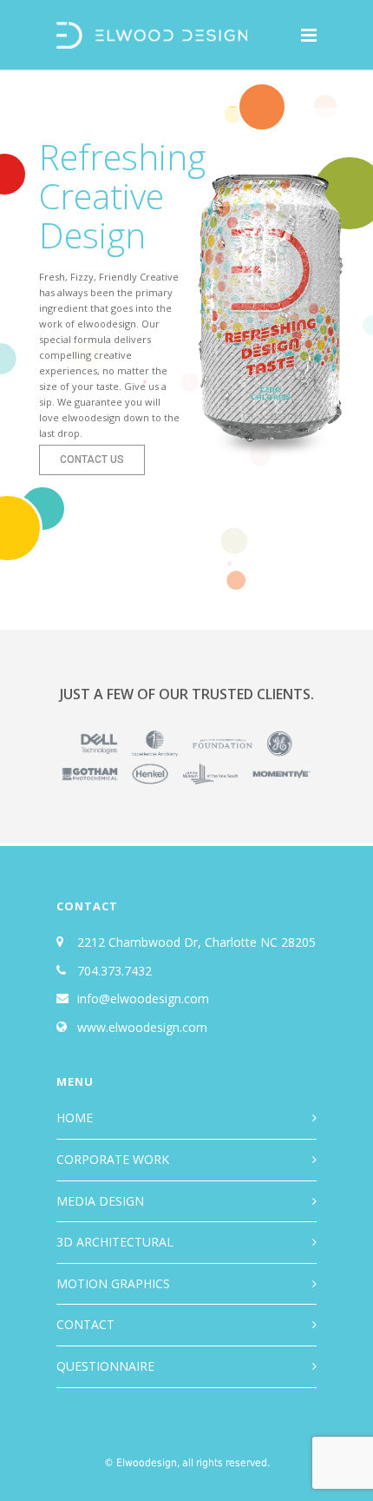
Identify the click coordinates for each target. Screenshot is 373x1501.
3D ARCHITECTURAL (114, 1241)
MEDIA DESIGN (100, 1201)
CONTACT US (92, 459)
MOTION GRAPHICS (113, 1283)
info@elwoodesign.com (143, 998)
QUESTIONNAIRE (105, 1366)
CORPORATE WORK (112, 1159)
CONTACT (85, 1324)
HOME (74, 1117)
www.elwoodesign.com (142, 1027)
